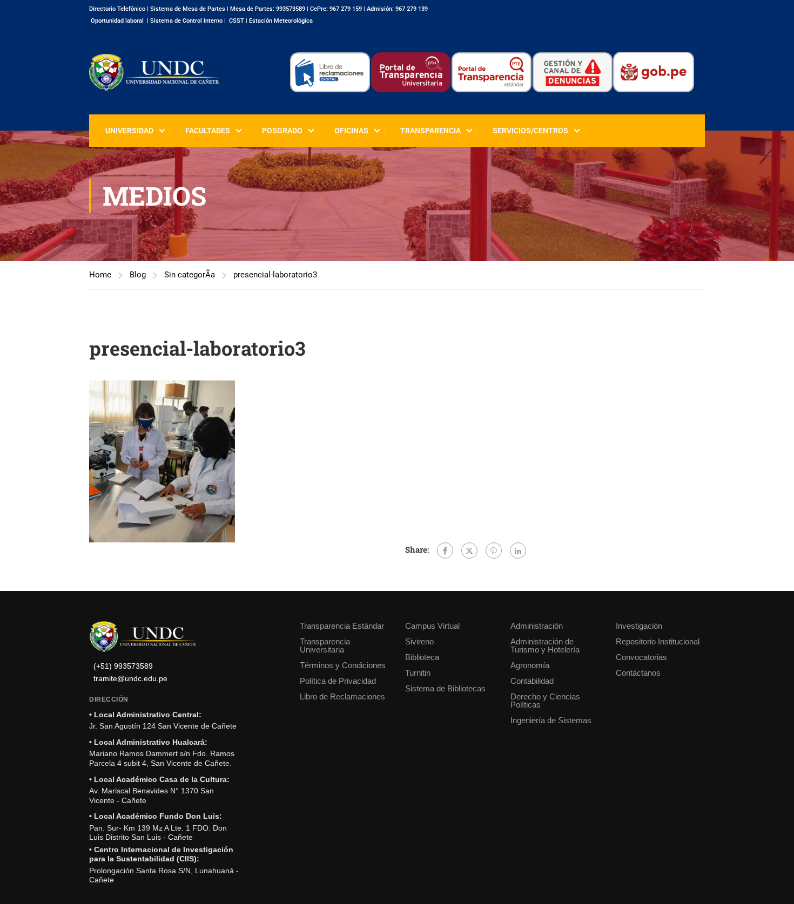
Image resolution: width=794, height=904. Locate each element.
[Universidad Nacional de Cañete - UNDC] (154, 72)
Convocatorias (641, 657)
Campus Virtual (432, 625)
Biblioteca (422, 657)
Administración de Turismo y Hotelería (545, 645)
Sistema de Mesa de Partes (187, 8)
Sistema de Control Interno (186, 20)
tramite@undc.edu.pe (130, 679)
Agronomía (529, 665)
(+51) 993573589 (123, 666)
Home (100, 275)
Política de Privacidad (338, 680)
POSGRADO (282, 130)
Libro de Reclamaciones (342, 696)
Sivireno (419, 641)
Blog (138, 275)
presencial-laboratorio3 (275, 275)
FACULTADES (207, 130)
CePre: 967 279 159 (336, 8)
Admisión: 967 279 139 (397, 8)
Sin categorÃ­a (189, 275)
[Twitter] (469, 550)
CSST (236, 20)
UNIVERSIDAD (129, 130)
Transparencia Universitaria (325, 645)
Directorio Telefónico (117, 8)
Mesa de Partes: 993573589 (267, 8)
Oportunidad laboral (117, 20)
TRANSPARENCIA (430, 130)
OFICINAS (351, 130)
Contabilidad (532, 680)
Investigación (639, 625)
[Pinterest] (494, 550)
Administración (536, 625)
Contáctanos (638, 672)
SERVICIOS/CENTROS (530, 130)
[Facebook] (445, 550)
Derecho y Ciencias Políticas (545, 700)
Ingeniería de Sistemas (550, 720)
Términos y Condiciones (343, 665)
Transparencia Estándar (342, 625)
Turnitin (417, 672)
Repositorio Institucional (657, 641)
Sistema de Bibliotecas (445, 688)
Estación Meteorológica (281, 20)
